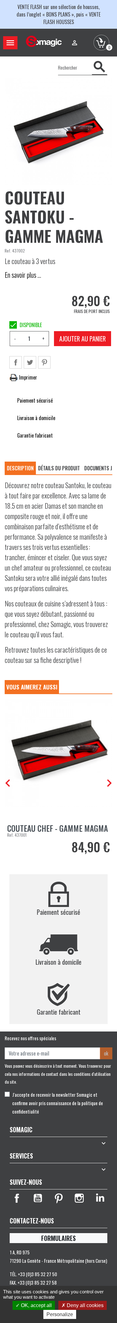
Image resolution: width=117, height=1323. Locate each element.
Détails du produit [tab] (59, 468)
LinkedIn (100, 1198)
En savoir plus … (23, 275)
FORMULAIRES (58, 1238)
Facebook (17, 1198)
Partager (15, 362)
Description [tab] (20, 468)
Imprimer (27, 377)
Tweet (30, 362)
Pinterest (44, 362)
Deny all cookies (85, 1305)
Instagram (79, 1198)
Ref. (8, 251)
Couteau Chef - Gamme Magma (57, 828)
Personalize (59, 1314)
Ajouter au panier (82, 338)
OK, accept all (36, 1305)
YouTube (38, 1198)
